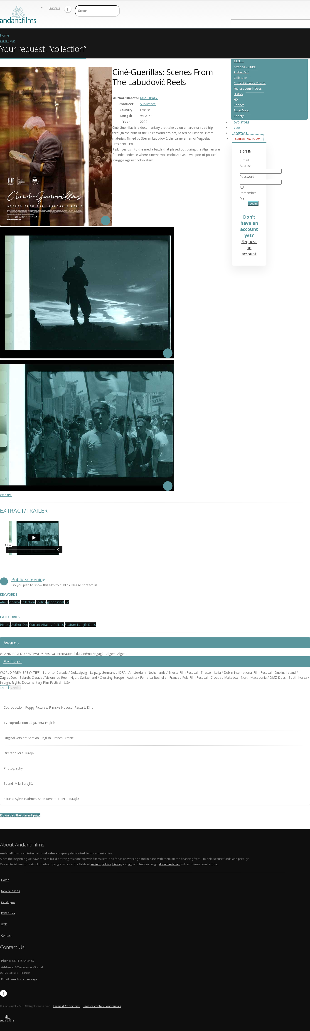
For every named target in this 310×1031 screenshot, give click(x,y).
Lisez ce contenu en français (102, 1006)
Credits (16, 688)
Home (4, 35)
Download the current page (20, 815)
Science (239, 105)
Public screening (28, 579)
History (238, 94)
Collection (240, 78)
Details (5, 688)
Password (247, 176)
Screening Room (247, 139)
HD (236, 99)
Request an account (249, 248)
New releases (10, 891)
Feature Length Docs (248, 89)
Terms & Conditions (66, 1006)
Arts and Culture (245, 67)
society (95, 864)
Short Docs (241, 110)
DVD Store (241, 122)
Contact (240, 133)
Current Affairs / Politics (250, 83)
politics (106, 864)
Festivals (12, 662)
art (130, 864)
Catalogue (7, 41)
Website (6, 495)
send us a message (24, 979)
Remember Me (248, 195)
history (117, 864)
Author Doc (241, 72)
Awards (11, 643)
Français (54, 8)
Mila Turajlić (149, 98)
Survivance (148, 104)
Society (239, 116)
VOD (237, 128)
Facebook (67, 9)
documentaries (169, 864)
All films (239, 61)
